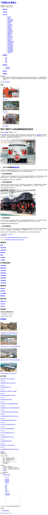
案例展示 (5, 55)
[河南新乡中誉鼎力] (8, 2)
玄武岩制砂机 (10, 48)
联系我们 (5, 73)
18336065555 (10, 234)
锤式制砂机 (9, 21)
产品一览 (5, 14)
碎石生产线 (9, 39)
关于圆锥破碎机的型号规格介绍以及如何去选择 (14, 239)
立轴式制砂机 (10, 20)
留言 (10, 513)
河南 (6, 57)
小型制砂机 (9, 25)
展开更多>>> (3, 452)
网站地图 (3, 510)
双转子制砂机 (10, 19)
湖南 (6, 58)
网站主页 (5, 9)
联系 (7, 513)
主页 (3, 81)
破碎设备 (7, 480)
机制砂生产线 (10, 36)
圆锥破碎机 (9, 32)
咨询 (3, 513)
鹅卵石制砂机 (10, 44)
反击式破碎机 (10, 31)
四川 (6, 59)
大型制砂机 (7, 67)
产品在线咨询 (3, 235)
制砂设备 (7, 479)
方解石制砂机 (10, 50)
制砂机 (8, 18)
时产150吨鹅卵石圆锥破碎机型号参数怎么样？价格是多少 (16, 237)
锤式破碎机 (9, 29)
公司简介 (5, 12)
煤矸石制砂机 (10, 46)
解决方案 (7, 481)
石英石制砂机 (10, 51)
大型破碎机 (7, 68)
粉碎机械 (4, 134)
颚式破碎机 (9, 30)
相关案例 (3, 319)
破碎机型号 (15, 167)
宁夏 (6, 62)
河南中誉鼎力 (6, 132)
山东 (6, 61)
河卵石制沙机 (10, 42)
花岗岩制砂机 (10, 47)
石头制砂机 (9, 24)
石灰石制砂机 (10, 45)
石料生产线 (9, 37)
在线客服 (5, 470)
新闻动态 (5, 65)
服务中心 (5, 71)
